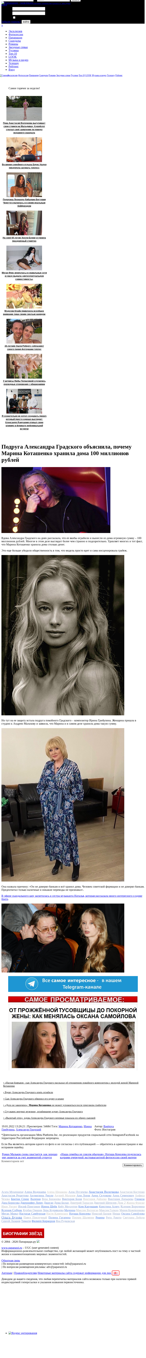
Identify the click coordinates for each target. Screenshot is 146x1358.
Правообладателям (25, 1272)
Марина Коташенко (70, 1126)
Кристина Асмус (109, 1206)
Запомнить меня (26, 17)
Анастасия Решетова (15, 1195)
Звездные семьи (18, 47)
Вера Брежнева (51, 1199)
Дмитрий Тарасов (81, 1202)
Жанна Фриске (135, 1202)
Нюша (116, 1213)
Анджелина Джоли (41, 1195)
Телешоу (14, 63)
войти (26, 21)
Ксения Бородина (133, 1206)
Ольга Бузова (11, 1217)
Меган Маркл (9, 1213)
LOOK (13, 56)
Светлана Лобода (134, 1217)
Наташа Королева (80, 1213)
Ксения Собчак (11, 1210)
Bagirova (108, 1126)
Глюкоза (140, 1199)
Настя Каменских (57, 1213)
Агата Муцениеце (12, 1191)
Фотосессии (16, 34)
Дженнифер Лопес (31, 1202)
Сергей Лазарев (10, 1221)
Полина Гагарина (59, 1217)
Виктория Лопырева (120, 1199)
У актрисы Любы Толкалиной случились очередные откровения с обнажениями (24, 382)
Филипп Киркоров (43, 1221)
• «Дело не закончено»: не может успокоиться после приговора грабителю (54, 1105)
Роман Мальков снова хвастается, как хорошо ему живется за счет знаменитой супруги (29, 1156)
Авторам (6, 1272)
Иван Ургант (9, 1206)
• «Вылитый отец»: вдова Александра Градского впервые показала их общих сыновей (49, 1118)
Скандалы (15, 40)
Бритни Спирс (20, 1199)
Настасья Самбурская (32, 1213)
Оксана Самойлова (133, 1213)
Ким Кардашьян (88, 1206)
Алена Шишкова (57, 1191)
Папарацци (15, 37)
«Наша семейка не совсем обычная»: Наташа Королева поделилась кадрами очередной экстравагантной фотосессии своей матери (100, 1156)
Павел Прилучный (35, 1217)
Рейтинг (14, 66)
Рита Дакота (113, 1217)
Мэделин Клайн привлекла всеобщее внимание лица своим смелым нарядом (24, 312)
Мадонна (69, 1210)
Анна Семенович (123, 1195)
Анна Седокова (101, 1195)
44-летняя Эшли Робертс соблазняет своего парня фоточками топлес (24, 347)
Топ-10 (13, 53)
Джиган (48, 1202)
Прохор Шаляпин (83, 1217)
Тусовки (14, 50)
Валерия (35, 1199)
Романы (13, 43)
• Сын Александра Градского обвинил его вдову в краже (33, 1098)
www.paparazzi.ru (11, 1247)
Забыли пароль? (11, 21)
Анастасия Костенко (132, 1191)
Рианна (100, 1217)
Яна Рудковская (65, 1221)
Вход (12, 69)
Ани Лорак (83, 1195)
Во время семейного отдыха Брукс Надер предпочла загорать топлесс (24, 166)
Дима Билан (61, 1202)
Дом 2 (121, 1202)
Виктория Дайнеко (95, 1199)
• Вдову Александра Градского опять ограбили (28, 1092)
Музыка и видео (18, 59)
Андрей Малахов (64, 1195)
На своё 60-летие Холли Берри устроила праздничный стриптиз (24, 239)
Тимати (26, 1221)
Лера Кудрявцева (53, 1210)
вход (4, 4)
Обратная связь (10, 1260)
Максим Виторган (87, 1210)
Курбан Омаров (32, 1210)
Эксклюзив (15, 31)
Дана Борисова (10, 1202)
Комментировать (133, 1165)
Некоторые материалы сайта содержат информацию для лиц (78, 1272)
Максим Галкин (109, 1210)
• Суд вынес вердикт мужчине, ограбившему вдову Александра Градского (43, 1111)
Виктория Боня (72, 1199)
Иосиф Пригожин (29, 1206)
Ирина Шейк (49, 1206)
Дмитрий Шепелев (105, 1202)
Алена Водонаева (35, 1191)
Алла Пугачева (78, 1192)
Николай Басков (102, 1213)
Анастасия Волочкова (104, 1192)
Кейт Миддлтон (67, 1206)
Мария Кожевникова (132, 1210)
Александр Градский (28, 1129)
